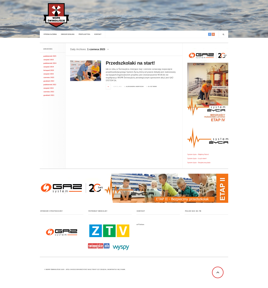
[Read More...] (108, 86)
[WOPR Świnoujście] (56, 15)
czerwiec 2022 (48, 92)
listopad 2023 (48, 70)
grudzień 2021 (48, 95)
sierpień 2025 (48, 60)
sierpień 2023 (48, 74)
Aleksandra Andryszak (135, 86)
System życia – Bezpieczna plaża (198, 162)
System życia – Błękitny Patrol (198, 154)
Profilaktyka (84, 34)
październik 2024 (49, 63)
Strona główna (50, 34)
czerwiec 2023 (48, 77)
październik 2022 (49, 84)
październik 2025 (49, 56)
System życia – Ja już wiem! (197, 158)
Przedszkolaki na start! (130, 63)
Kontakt (97, 34)
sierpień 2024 (48, 67)
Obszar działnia (67, 34)
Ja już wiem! (152, 86)
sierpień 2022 (48, 88)
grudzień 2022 (48, 81)
